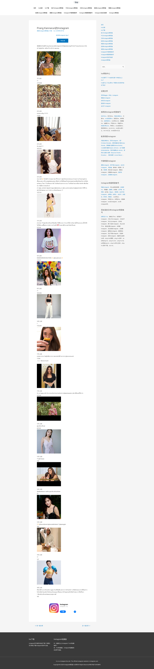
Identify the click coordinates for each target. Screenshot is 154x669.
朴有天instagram (105, 100)
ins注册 (40, 8)
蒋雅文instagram (105, 98)
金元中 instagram (106, 106)
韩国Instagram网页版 (114, 8)
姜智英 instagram (106, 103)
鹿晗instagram (105, 165)
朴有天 (105, 197)
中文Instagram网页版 (72, 8)
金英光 (114, 194)
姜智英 (116, 192)
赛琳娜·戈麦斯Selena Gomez (114, 145)
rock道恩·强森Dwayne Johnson (109, 148)
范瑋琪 (105, 170)
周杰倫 (110, 167)
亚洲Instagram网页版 (41, 13)
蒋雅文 (110, 197)
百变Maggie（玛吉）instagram (109, 95)
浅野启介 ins (104, 216)
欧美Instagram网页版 (100, 8)
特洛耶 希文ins (105, 125)
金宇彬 (120, 189)
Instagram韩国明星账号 (85, 13)
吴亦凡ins (103, 116)
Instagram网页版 (114, 13)
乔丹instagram (114, 140)
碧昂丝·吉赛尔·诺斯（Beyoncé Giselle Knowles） (113, 152)
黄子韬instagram (115, 165)
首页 (35, 8)
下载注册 (62, 40)
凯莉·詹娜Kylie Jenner (116, 150)
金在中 (119, 194)
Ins (57, 661)
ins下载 (47, 8)
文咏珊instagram (112, 174)
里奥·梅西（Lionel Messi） (115, 155)
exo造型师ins (109, 118)
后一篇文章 (86, 625)
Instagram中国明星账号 (70, 13)
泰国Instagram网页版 (56, 13)
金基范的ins (107, 121)
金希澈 (109, 194)
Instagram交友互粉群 (101, 13)
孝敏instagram (105, 187)
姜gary (111, 192)
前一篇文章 (39, 625)
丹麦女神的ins (118, 116)
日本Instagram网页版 (86, 8)
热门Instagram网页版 (57, 8)
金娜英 (110, 189)
